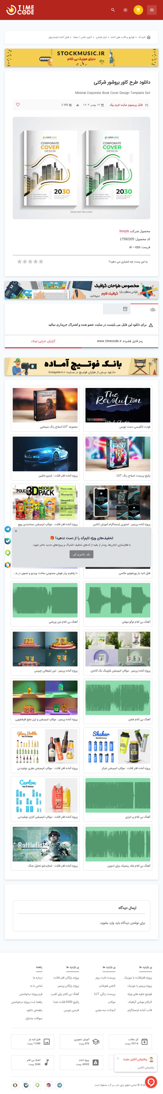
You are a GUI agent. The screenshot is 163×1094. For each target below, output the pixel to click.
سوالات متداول (33, 1018)
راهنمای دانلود (34, 1010)
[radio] (41, 262)
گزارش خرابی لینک (43, 341)
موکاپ (111, 1002)
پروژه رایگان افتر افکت (66, 978)
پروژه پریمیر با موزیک (139, 986)
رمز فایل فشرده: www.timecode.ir (120, 341)
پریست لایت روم (105, 978)
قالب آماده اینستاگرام (140, 1010)
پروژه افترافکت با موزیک (138, 978)
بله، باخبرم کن (81, 554)
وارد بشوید (107, 922)
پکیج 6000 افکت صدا (66, 1002)
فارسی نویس (71, 1010)
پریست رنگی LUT (104, 994)
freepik (124, 231)
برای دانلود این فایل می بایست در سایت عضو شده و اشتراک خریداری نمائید (101, 324)
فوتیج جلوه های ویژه (140, 994)
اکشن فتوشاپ (107, 986)
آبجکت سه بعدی (105, 1010)
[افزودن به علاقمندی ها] (18, 104)
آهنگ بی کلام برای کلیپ (65, 994)
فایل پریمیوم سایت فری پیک (126, 104)
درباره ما (37, 978)
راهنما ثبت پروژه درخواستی (26, 1002)
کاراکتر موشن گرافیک (140, 1002)
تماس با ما (36, 986)
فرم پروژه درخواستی (30, 994)
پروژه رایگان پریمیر (68, 986)
